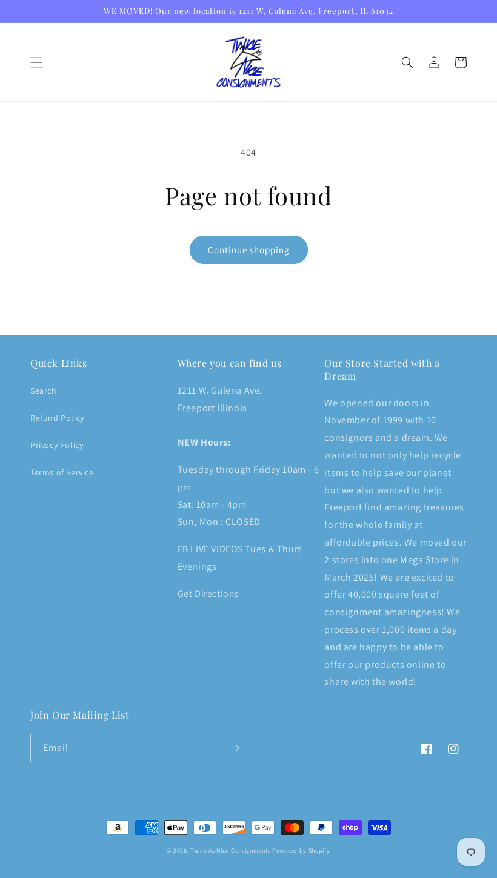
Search (43, 390)
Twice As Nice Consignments (230, 850)
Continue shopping (249, 250)
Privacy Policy (56, 445)
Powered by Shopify (301, 850)
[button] (36, 62)
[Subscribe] (234, 748)
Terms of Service (62, 472)
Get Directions (208, 593)
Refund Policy (57, 417)
